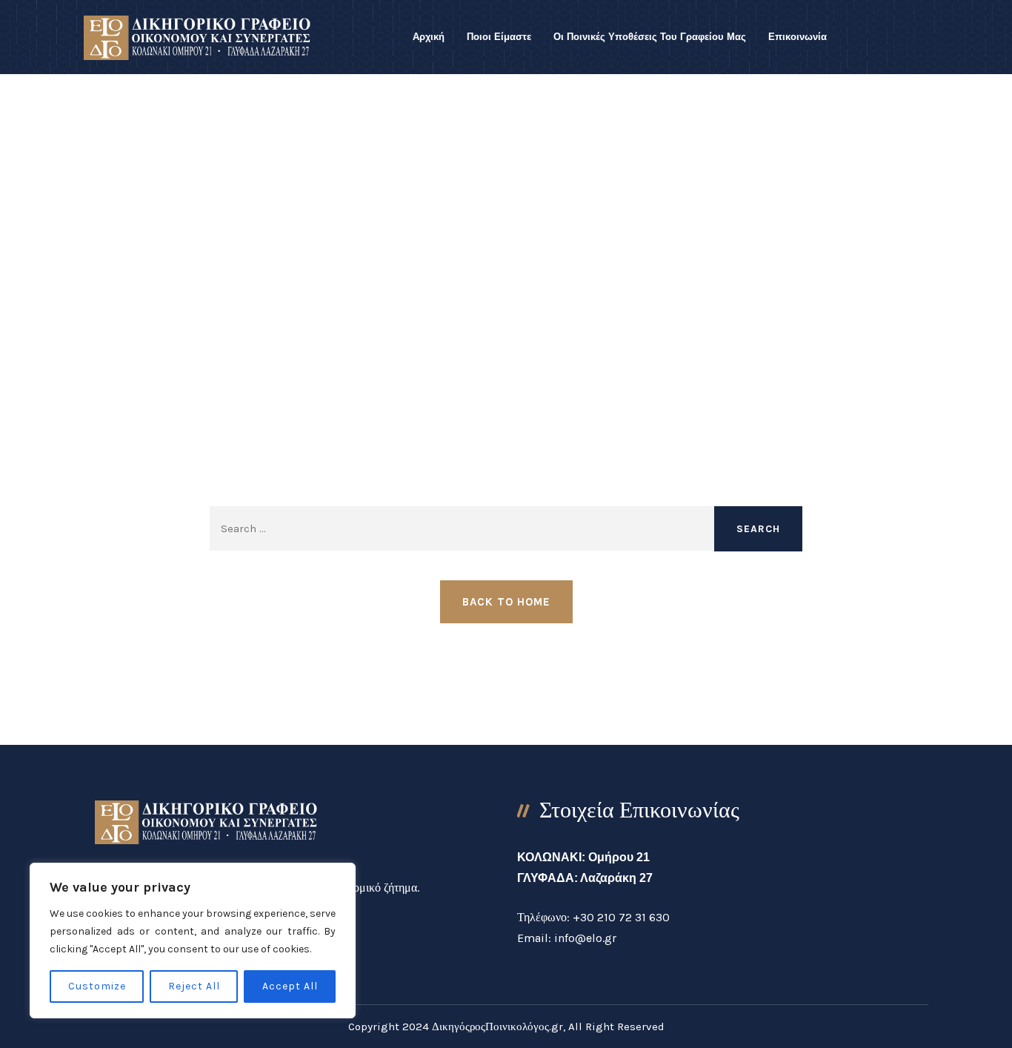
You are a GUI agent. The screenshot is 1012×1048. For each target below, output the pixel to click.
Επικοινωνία (797, 36)
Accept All (290, 986)
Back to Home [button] (506, 601)
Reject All (194, 986)
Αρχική (429, 36)
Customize (97, 986)
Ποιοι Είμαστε (499, 36)
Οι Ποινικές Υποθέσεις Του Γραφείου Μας (649, 36)
